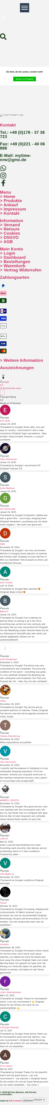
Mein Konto (11, 249)
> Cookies (10, 233)
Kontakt (8, 125)
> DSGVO (9, 237)
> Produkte (11, 200)
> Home (7, 196)
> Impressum (13, 209)
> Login (7, 253)
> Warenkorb (12, 265)
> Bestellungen (15, 261)
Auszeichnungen (17, 367)
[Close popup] (2, 392)
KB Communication (18, 1101)
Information (11, 220)
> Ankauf (9, 204)
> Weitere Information (21, 360)
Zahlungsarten (14, 277)
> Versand (10, 224)
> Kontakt (9, 213)
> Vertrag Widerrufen (20, 270)
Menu (5, 192)
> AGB (6, 241)
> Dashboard (13, 257)
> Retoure (10, 229)
